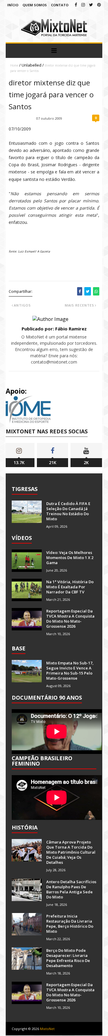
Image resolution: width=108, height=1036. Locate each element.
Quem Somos (34, 5)
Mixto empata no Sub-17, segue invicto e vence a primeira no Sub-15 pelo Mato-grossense (70, 670)
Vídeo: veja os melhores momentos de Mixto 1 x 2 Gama (69, 557)
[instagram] (83, 4)
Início (12, 5)
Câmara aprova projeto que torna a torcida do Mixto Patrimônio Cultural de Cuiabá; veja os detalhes (70, 852)
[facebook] (76, 4)
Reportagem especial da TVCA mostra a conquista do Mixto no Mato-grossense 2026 (70, 618)
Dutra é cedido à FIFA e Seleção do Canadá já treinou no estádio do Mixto (68, 511)
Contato (59, 5)
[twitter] (91, 4)
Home (14, 65)
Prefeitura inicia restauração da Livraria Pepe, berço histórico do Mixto (69, 923)
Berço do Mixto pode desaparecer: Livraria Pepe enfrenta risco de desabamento (68, 958)
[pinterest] (99, 4)
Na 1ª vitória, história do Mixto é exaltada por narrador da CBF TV (70, 587)
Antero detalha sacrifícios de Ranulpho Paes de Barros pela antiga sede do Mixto (71, 889)
